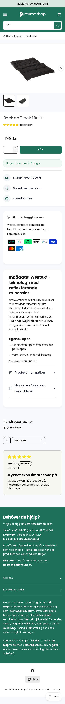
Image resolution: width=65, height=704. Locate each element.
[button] (5, 14)
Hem (8, 36)
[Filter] (7, 440)
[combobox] (32, 25)
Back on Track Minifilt (25, 36)
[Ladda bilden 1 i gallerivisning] (9, 101)
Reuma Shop (19, 689)
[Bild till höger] (61, 68)
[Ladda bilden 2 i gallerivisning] (23, 101)
